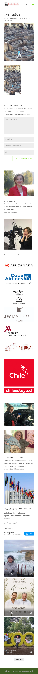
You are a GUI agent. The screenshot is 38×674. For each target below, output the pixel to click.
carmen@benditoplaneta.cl (14, 469)
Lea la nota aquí (10, 523)
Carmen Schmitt (11, 18)
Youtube (21, 255)
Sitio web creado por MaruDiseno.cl (19, 671)
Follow (31, 533)
